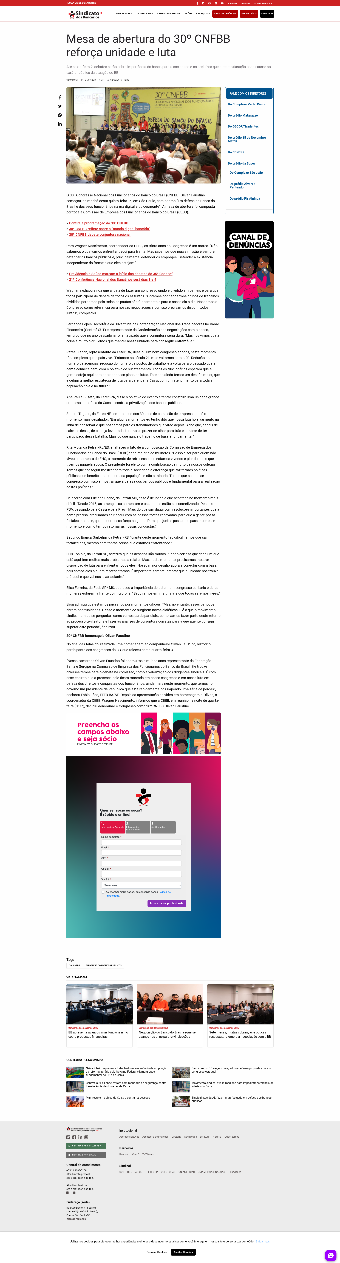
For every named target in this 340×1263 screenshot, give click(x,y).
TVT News (148, 1154)
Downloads (190, 1136)
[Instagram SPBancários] (86, 1137)
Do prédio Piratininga (245, 198)
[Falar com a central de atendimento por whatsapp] (74, 1192)
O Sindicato (143, 13)
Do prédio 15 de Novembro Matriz (247, 139)
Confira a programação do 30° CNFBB (98, 223)
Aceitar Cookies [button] (183, 1252)
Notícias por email (84, 1155)
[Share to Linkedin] (59, 124)
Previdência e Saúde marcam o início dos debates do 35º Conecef (120, 274)
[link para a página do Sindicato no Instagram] (209, 3)
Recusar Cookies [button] (157, 1252)
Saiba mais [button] (263, 1241)
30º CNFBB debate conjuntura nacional (100, 234)
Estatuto (204, 1136)
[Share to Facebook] (59, 97)
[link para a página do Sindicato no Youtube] (222, 3)
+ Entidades (234, 1172)
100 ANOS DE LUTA (82, 2)
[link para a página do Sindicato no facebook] (197, 3)
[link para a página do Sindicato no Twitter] (203, 3)
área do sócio (249, 13)
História (217, 1136)
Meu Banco (123, 13)
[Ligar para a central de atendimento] (67, 1192)
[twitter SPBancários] (68, 1137)
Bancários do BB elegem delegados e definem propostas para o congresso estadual (231, 1070)
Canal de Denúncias (225, 13)
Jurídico (232, 3)
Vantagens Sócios (169, 13)
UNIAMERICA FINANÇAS (211, 1172)
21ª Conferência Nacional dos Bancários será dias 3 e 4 (112, 279)
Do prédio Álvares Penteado (242, 185)
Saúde (188, 13)
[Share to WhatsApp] (59, 115)
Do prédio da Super (241, 163)
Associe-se (267, 13)
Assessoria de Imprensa (155, 1136)
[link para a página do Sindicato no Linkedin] (216, 3)
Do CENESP (236, 152)
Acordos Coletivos (129, 1136)
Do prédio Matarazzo (243, 115)
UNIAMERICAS (186, 1172)
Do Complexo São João (246, 172)
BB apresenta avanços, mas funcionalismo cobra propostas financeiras (98, 1034)
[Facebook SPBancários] (74, 1137)
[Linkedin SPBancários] (80, 1137)
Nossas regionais (76, 1218)
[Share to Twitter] (59, 106)
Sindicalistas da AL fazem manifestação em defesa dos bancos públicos (231, 1099)
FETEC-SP (152, 1172)
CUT (121, 1172)
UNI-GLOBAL (168, 1172)
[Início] (90, 14)
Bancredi (124, 1154)
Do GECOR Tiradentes (243, 126)
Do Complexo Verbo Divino (247, 104)
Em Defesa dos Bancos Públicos (103, 965)
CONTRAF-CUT (135, 1172)
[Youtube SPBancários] (93, 1137)
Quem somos (232, 1136)
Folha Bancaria (263, 3)
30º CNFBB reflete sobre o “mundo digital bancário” (109, 229)
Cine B (135, 1154)
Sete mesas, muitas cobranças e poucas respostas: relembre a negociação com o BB (240, 1034)
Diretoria (176, 1136)
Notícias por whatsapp (86, 1146)
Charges (246, 3)
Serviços (202, 13)
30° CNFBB (74, 965)
